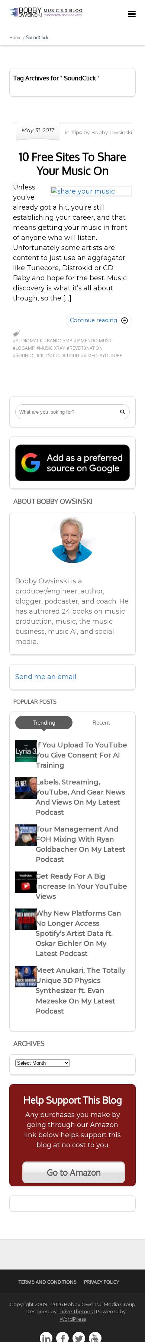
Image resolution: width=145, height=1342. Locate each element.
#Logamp (24, 348)
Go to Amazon (74, 1172)
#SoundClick (28, 355)
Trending (44, 722)
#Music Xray (50, 348)
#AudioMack (27, 340)
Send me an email (46, 677)
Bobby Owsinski (111, 132)
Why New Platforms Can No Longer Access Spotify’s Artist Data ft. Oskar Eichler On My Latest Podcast (78, 933)
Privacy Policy (101, 1282)
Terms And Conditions (48, 1282)
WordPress (72, 1319)
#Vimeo (89, 355)
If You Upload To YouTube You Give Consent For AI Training (81, 755)
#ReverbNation (85, 348)
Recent (101, 722)
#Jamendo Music (93, 340)
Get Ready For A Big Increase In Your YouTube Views (81, 886)
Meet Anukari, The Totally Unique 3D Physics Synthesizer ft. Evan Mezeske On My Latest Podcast (80, 990)
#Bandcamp (58, 340)
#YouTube (111, 355)
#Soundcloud (62, 355)
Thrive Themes (75, 1311)
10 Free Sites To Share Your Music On (72, 163)
